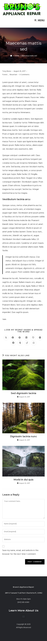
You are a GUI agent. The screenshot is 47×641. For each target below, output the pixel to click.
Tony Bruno (6, 71)
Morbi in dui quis (23, 479)
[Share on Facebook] (12, 337)
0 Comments (24, 74)
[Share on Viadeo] (27, 343)
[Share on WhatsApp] (33, 343)
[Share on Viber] (33, 337)
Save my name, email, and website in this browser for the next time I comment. (20, 552)
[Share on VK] (40, 337)
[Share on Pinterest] (19, 337)
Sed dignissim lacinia (23, 393)
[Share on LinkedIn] (26, 337)
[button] (23, 616)
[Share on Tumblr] (20, 343)
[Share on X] (6, 337)
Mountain (13, 74)
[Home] (11, 55)
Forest (4, 74)
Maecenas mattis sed (29, 55)
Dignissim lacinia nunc (23, 436)
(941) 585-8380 (23, 602)
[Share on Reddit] (13, 343)
